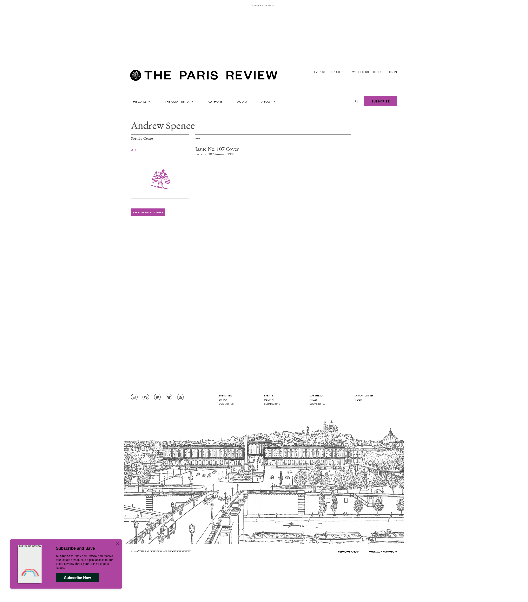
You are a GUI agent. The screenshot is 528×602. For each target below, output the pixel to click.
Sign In (392, 72)
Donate (336, 72)
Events (319, 72)
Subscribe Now (77, 577)
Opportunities (364, 395)
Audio (242, 101)
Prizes (314, 399)
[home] (203, 76)
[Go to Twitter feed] (157, 397)
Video (358, 399)
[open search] (356, 101)
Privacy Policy (348, 552)
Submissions (272, 404)
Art (133, 150)
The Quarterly (177, 101)
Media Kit (270, 399)
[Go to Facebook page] (146, 397)
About (267, 101)
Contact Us (226, 404)
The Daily (139, 101)
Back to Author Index (148, 212)
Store (378, 72)
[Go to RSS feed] (180, 397)
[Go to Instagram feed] (134, 397)
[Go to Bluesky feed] (169, 397)
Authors (215, 101)
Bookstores (317, 404)
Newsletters (359, 72)
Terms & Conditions (383, 552)
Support (224, 399)
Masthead (316, 395)
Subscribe (380, 101)
